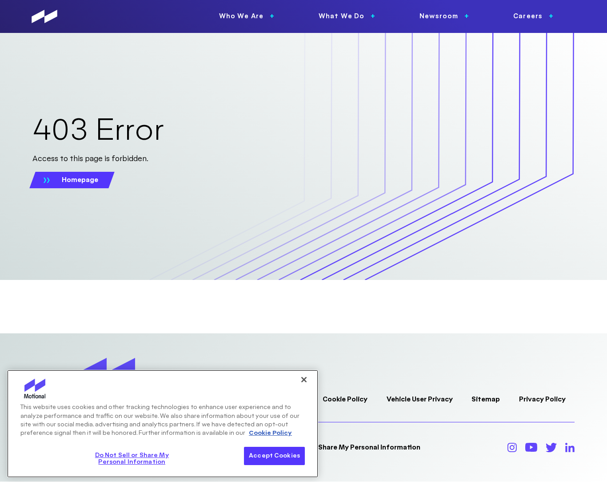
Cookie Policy (345, 399)
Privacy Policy (542, 399)
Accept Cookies (274, 455)
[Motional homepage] (44, 16)
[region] (162, 424)
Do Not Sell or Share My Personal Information (346, 447)
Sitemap (485, 399)
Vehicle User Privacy (420, 399)
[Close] (304, 379)
